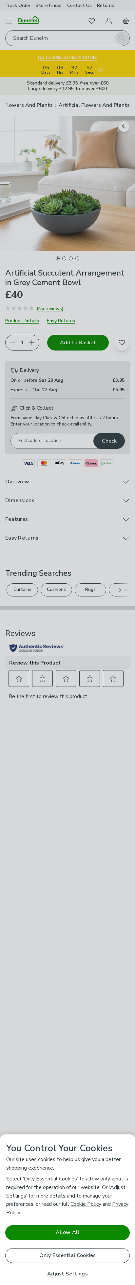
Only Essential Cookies (67, 1255)
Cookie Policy (85, 1204)
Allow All (67, 1232)
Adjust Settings (67, 1274)
